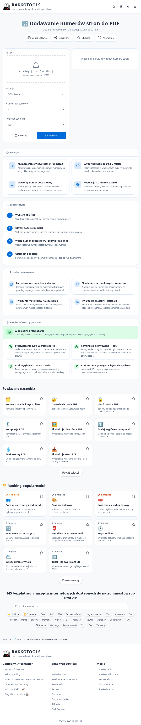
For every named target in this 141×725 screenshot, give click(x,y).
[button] (36, 69)
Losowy (34, 619)
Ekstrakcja (41, 625)
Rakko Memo (106, 689)
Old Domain (59, 709)
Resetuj (22, 135)
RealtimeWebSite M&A (65, 679)
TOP (5, 639)
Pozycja (10, 88)
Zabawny (100, 625)
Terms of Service (14, 669)
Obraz (24, 619)
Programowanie (93, 614)
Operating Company (16, 684)
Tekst (43, 614)
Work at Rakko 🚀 (15, 689)
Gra (90, 625)
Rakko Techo (106, 669)
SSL (83, 625)
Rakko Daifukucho (109, 674)
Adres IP (101, 619)
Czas (131, 614)
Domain (56, 694)
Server (55, 689)
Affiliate (56, 704)
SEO (60, 614)
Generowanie (116, 619)
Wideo (58, 619)
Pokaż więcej (70, 472)
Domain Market (60, 699)
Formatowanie (70, 625)
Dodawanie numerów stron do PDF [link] (47, 639)
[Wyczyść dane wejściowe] (63, 109)
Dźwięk (89, 619)
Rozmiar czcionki (15, 118)
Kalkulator (77, 619)
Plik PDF (10, 53)
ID (53, 669)
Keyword (57, 684)
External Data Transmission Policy (24, 679)
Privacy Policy (12, 674)
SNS (129, 619)
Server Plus (105, 679)
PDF (67, 619)
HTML (108, 614)
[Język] (121, 6)
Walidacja (54, 625)
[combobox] (36, 94)
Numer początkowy (17, 103)
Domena (46, 619)
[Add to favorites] (41, 398)
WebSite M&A (59, 674)
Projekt (13, 619)
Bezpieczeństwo (73, 614)
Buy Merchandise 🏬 (17, 694)
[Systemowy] (128, 6)
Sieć (52, 614)
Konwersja (120, 614)
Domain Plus (106, 684)
